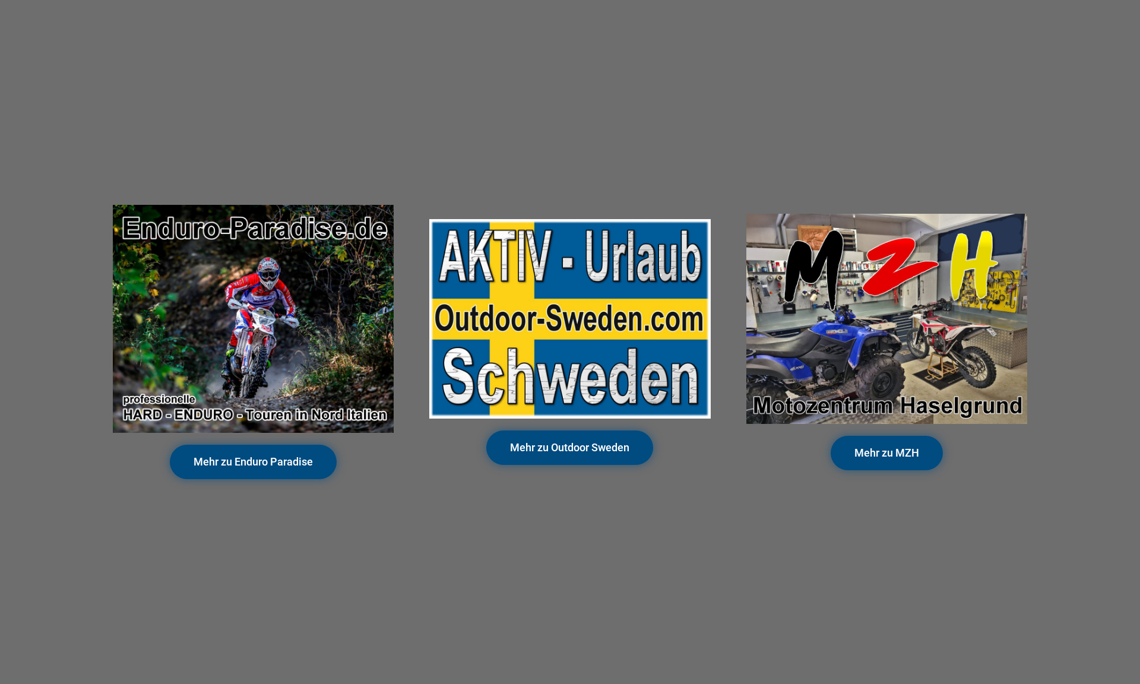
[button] (253, 462)
